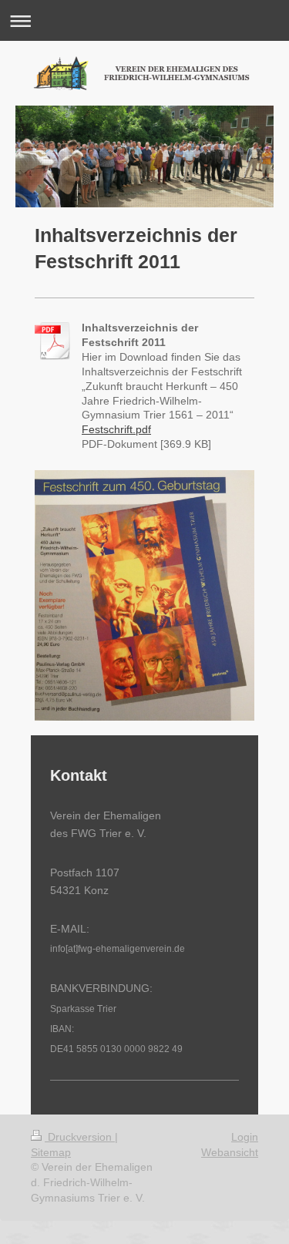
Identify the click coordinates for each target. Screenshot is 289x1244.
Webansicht (229, 1152)
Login (244, 1137)
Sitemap (51, 1152)
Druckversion (80, 1137)
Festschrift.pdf (116, 429)
